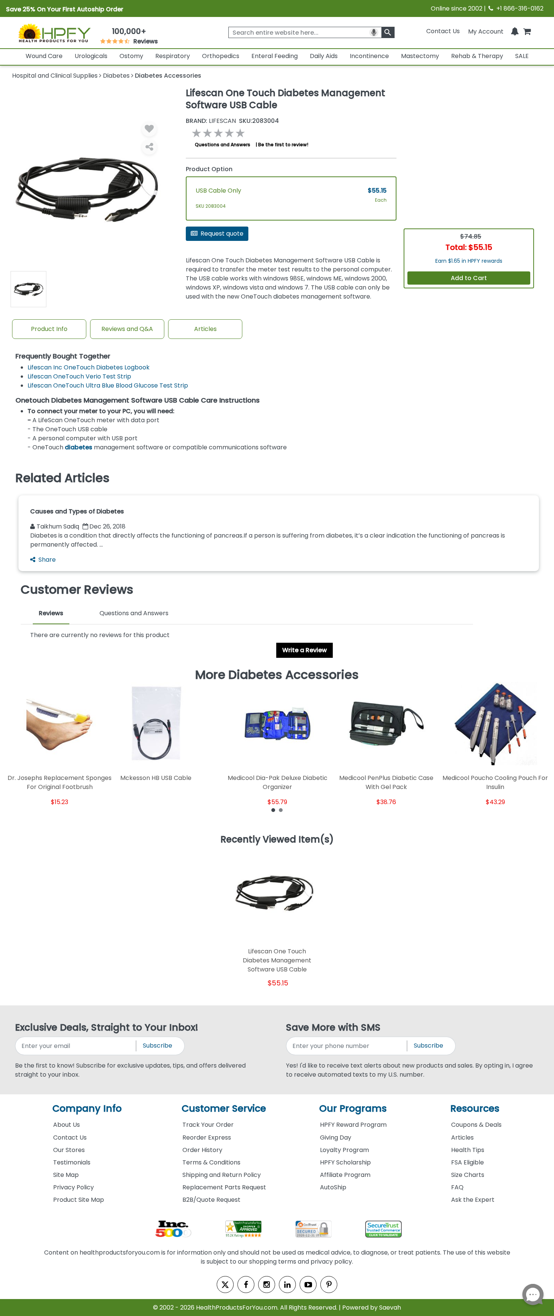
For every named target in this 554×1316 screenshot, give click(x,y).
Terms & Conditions (211, 1162)
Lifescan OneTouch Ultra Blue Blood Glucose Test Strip (108, 385)
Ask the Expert (472, 1199)
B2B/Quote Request (211, 1199)
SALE (522, 56)
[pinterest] (328, 1284)
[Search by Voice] (373, 32)
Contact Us (443, 31)
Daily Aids (324, 56)
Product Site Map (78, 1199)
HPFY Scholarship (345, 1162)
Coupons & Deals (476, 1124)
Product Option (209, 169)
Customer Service (224, 1108)
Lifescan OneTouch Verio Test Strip (79, 376)
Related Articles (62, 478)
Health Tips (467, 1150)
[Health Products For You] (54, 33)
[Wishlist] (149, 128)
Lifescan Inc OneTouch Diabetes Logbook (89, 367)
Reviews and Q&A (127, 329)
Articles (205, 329)
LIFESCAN (211, 121)
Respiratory (172, 56)
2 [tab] (281, 809)
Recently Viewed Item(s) (277, 840)
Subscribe (157, 1045)
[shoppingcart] (527, 31)
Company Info (87, 1108)
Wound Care (44, 56)
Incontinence (369, 56)
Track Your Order (208, 1124)
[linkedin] (287, 1284)
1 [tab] (273, 809)
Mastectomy (420, 56)
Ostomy (131, 56)
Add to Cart (469, 278)
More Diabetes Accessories (277, 675)
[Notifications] (515, 31)
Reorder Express (206, 1137)
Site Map (66, 1174)
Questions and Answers (222, 144)
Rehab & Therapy (477, 56)
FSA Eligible (467, 1162)
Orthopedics (220, 56)
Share (47, 559)
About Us (66, 1124)
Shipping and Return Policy (221, 1174)
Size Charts (467, 1174)
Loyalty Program (344, 1150)
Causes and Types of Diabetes (77, 511)
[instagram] (266, 1284)
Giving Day (335, 1137)
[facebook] (245, 1284)
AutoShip (333, 1187)
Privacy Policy (73, 1187)
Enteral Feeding (274, 56)
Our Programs (353, 1108)
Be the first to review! (283, 144)
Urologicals (91, 56)
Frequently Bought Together (62, 356)
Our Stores (69, 1150)
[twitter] (225, 1284)
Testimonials (71, 1162)
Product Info (49, 329)
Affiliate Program (345, 1174)
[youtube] (308, 1284)
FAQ (457, 1187)
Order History (202, 1150)
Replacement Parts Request (224, 1187)
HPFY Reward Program (353, 1124)
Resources (474, 1108)
